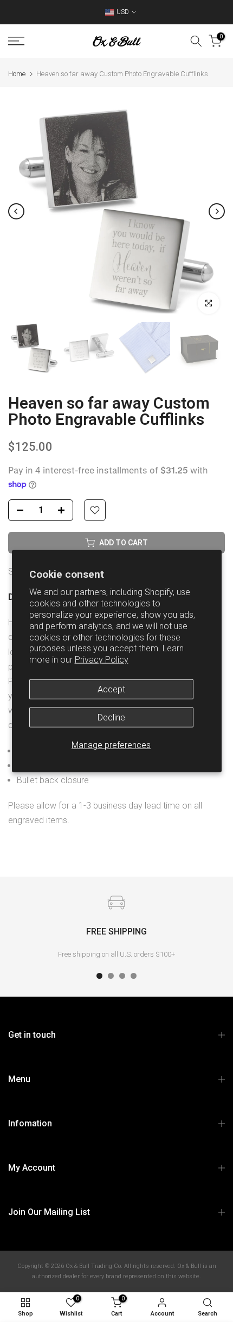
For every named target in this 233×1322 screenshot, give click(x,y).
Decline (111, 717)
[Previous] (16, 211)
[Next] (217, 211)
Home (16, 73)
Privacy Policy (101, 660)
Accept (111, 689)
